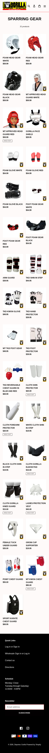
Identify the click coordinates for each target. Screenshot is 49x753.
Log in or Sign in (12, 647)
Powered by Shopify (34, 745)
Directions (9, 667)
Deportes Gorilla (20, 745)
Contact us (10, 660)
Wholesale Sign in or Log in (17, 653)
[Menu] (44, 6)
